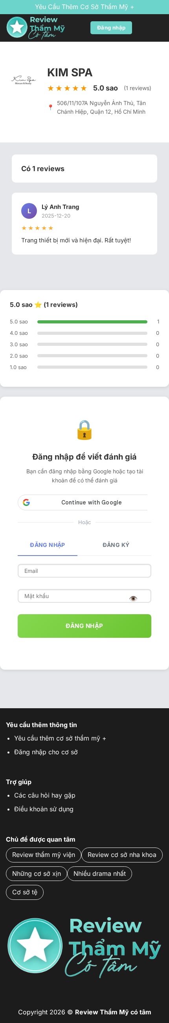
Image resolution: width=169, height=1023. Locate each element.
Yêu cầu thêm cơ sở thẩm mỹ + (84, 7)
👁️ (133, 599)
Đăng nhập (47, 544)
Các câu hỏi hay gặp (44, 795)
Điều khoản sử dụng (43, 809)
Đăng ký (116, 544)
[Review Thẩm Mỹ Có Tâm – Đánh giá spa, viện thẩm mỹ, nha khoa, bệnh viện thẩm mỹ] (45, 28)
